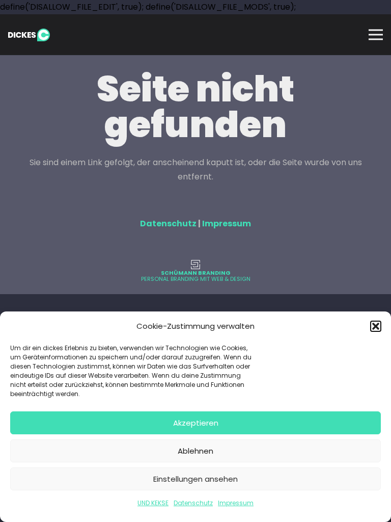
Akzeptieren (195, 422)
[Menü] (375, 34)
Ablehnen (195, 451)
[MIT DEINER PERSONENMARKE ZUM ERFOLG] (195, 264)
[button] (376, 326)
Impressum (236, 503)
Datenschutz (193, 503)
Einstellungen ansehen (195, 479)
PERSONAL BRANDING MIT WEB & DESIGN (195, 279)
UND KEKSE (153, 503)
